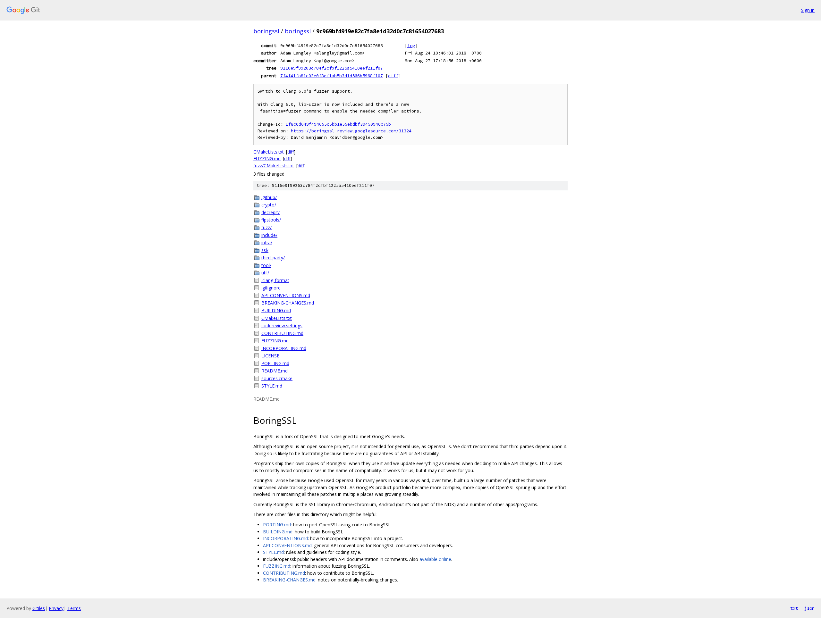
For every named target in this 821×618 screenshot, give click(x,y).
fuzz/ (266, 227)
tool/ (266, 265)
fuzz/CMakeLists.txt (273, 166)
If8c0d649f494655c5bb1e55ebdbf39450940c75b (338, 124)
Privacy (56, 608)
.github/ (269, 197)
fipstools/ (271, 220)
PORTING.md (275, 363)
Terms (74, 608)
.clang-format (275, 280)
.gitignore (271, 288)
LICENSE (270, 356)
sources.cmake (276, 378)
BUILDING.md (276, 310)
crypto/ (268, 205)
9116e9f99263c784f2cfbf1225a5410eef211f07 (331, 68)
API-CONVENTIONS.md (285, 295)
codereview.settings (281, 325)
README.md (274, 371)
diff (393, 76)
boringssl (266, 31)
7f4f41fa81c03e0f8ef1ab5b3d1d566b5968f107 (331, 76)
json (809, 608)
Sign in (808, 10)
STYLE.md (271, 386)
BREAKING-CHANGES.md (287, 303)
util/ (265, 273)
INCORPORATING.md (283, 348)
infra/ (266, 242)
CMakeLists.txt (268, 152)
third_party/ (273, 258)
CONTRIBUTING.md (282, 333)
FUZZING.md (267, 158)
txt (794, 608)
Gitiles (38, 608)
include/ (269, 235)
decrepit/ (270, 212)
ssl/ (264, 250)
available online (435, 559)
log (411, 45)
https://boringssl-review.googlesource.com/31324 (351, 131)
